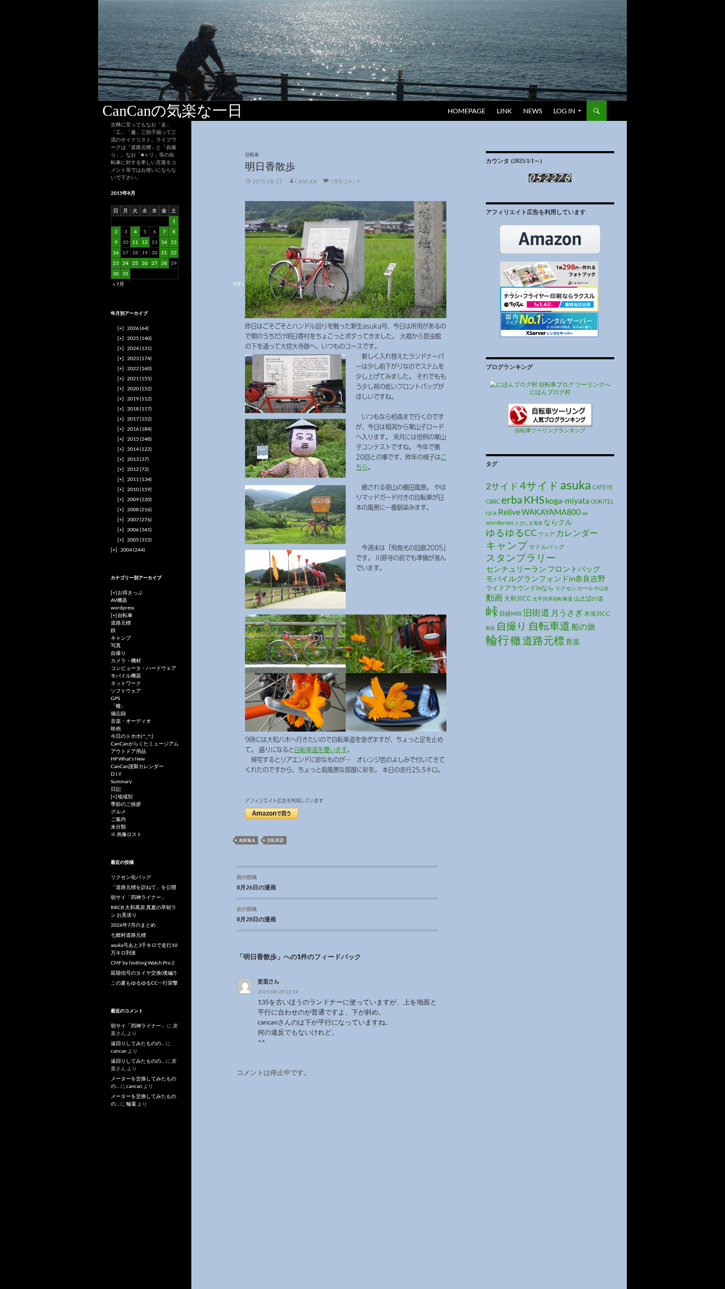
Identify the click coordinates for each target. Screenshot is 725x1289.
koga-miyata (567, 500)
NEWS (532, 111)
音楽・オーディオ (131, 721)
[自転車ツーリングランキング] (550, 414)
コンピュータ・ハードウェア (143, 668)
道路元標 (543, 640)
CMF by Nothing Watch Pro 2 (143, 963)
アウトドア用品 (128, 751)
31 (125, 273)
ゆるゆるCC (511, 532)
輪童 (131, 1104)
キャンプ (507, 545)
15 (174, 242)
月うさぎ (567, 612)
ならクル (558, 522)
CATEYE (602, 487)
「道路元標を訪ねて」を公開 (143, 887)
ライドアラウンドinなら (520, 587)
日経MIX (510, 613)
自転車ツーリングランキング (550, 430)
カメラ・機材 (126, 660)
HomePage (466, 111)
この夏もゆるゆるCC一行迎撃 (144, 983)
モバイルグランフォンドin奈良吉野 (545, 578)
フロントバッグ (574, 568)
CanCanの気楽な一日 (172, 110)
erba (511, 499)
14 (164, 242)
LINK (504, 111)
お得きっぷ (130, 592)
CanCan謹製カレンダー (137, 766)
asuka (247, 840)
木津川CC (597, 613)
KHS (534, 500)
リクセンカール (574, 588)
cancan (306, 181)
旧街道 (536, 612)
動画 (494, 597)
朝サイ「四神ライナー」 (138, 897)
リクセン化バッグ (131, 877)
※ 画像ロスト (126, 834)
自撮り (511, 626)
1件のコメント (345, 181)
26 (145, 263)
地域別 (125, 796)
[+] (114, 592)
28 (164, 263)
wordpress (500, 522)
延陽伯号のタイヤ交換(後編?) (144, 973)
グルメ (118, 811)
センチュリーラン (516, 568)
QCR (491, 513)
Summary (121, 781)
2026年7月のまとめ (133, 925)
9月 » (239, 284)
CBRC (493, 501)
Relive (509, 512)
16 (116, 252)
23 (116, 263)
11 (135, 242)
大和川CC (517, 598)
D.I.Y (116, 774)
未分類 (118, 827)
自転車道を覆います (320, 749)
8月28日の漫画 (256, 914)
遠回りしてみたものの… (138, 1043)
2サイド (502, 486)
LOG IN (564, 111)
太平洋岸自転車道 (552, 599)
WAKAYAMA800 (551, 512)
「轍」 (118, 706)
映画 (116, 728)
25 (135, 263)
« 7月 (118, 284)
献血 (490, 627)
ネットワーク (126, 683)
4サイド (539, 485)
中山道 (601, 588)
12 (145, 242)
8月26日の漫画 (256, 882)
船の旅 (583, 626)
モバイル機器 (126, 675)
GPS (115, 698)
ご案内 (118, 819)
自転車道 (275, 840)
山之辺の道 (588, 598)
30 (116, 273)
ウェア (546, 534)
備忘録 (118, 713)
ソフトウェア (126, 691)
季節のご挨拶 (126, 804)
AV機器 (119, 600)
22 (174, 252)
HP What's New (128, 759)
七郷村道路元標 (128, 935)
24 (125, 263)
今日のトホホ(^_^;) (132, 736)
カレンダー (577, 533)
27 (154, 263)
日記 (116, 789)
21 (164, 252)
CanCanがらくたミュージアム (145, 743)
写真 (116, 645)
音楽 (573, 641)
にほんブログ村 (550, 391)
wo (585, 513)
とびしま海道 (528, 523)
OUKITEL (602, 501)
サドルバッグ (546, 546)
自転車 (252, 154)
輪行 (497, 640)
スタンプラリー (521, 557)
